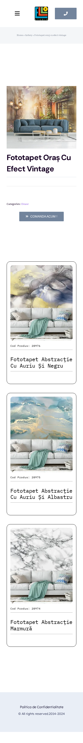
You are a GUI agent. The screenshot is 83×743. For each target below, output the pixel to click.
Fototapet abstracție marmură (41, 625)
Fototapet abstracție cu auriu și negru (41, 362)
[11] (41, 9)
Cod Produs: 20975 (25, 477)
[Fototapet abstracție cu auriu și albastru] (41, 400)
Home (20, 35)
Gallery (28, 35)
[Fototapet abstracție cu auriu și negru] (41, 269)
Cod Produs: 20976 (25, 345)
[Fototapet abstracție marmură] (41, 532)
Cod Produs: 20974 (25, 608)
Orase (25, 204)
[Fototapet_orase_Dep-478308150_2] (41, 117)
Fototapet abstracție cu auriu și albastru (41, 494)
